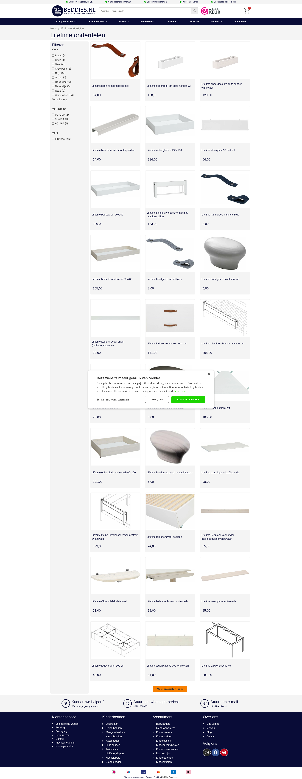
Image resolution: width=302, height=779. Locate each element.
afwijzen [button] (157, 399)
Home (53, 28)
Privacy (149, 777)
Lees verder (180, 390)
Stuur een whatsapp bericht (156, 702)
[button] (170, 689)
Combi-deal (240, 21)
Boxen (122, 21)
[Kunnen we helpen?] (66, 703)
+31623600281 (140, 706)
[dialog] (151, 389)
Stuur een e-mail (224, 702)
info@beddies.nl (218, 706)
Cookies (157, 777)
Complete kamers (65, 21)
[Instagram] (207, 752)
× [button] (209, 374)
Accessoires (147, 21)
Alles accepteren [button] (188, 399)
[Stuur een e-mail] (204, 703)
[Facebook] (215, 752)
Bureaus (194, 21)
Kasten (172, 21)
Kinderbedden (96, 21)
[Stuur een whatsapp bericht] (127, 703)
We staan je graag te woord (85, 706)
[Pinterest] (224, 752)
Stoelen (215, 21)
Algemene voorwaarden (134, 777)
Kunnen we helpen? (88, 702)
